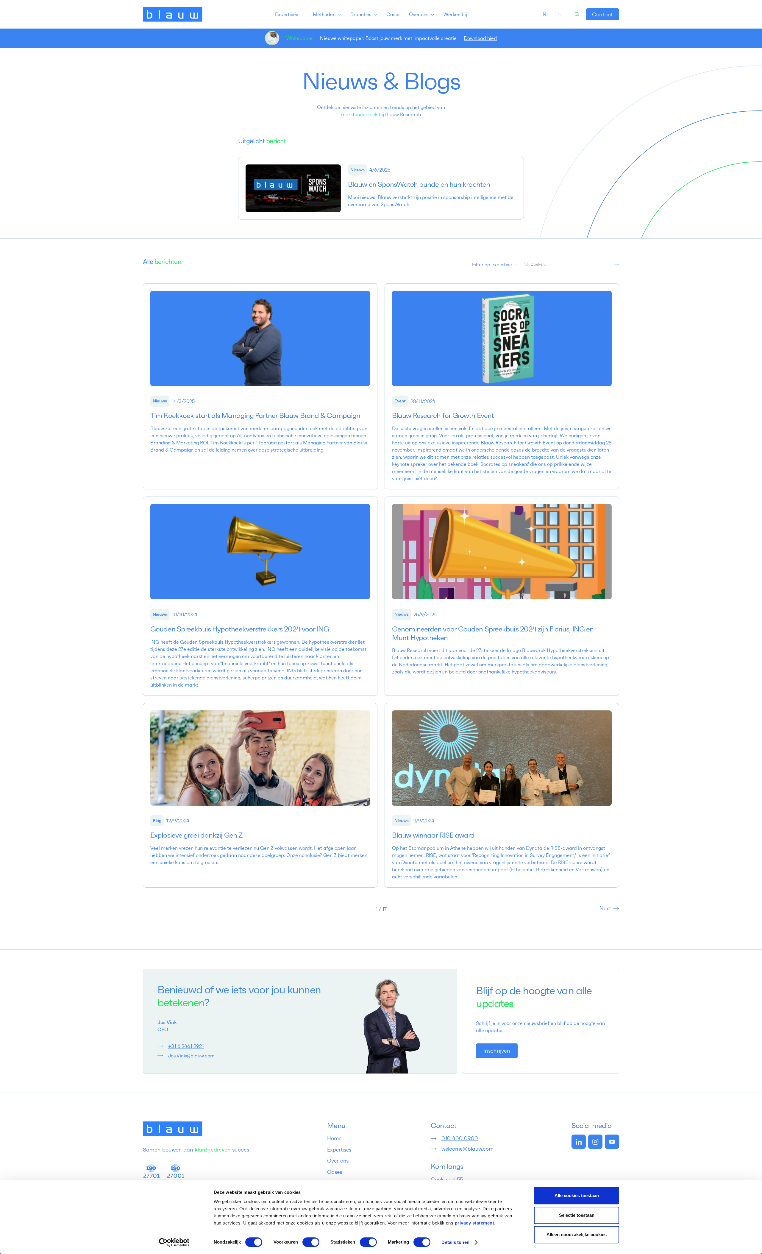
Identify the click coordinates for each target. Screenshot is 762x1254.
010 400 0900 (459, 1138)
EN (558, 14)
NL (546, 14)
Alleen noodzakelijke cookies (576, 1234)
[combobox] (546, 14)
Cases (334, 1172)
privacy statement (474, 1222)
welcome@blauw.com (467, 1149)
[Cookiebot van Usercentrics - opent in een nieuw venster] (174, 1242)
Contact (602, 14)
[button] (290, 14)
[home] (172, 14)
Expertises (339, 1149)
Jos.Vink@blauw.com (191, 1056)
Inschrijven (496, 1050)
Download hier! (480, 38)
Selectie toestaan (576, 1215)
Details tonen (455, 1242)
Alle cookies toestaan (577, 1195)
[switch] (310, 1242)
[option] (558, 14)
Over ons (338, 1160)
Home (334, 1138)
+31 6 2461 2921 (186, 1046)
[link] (602, 14)
